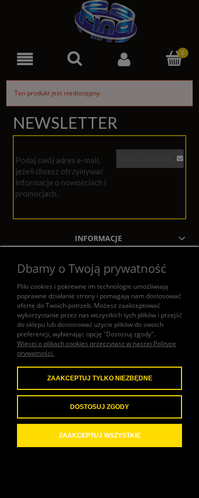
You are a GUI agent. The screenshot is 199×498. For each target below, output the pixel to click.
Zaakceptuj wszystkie (100, 435)
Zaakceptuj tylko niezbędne (99, 378)
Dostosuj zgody (99, 407)
